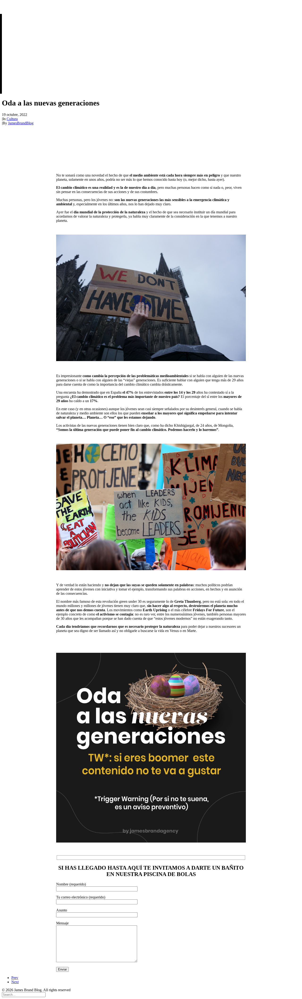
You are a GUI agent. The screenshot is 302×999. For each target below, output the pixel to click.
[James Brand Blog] (151, 6)
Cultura (12, 119)
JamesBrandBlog (21, 123)
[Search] (24, 994)
